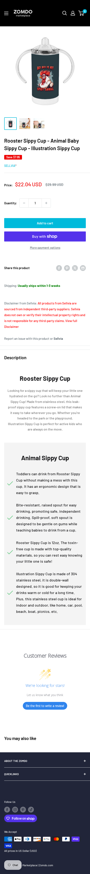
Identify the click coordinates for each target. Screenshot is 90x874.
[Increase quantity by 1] (46, 203)
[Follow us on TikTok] (31, 810)
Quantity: (10, 203)
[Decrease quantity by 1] (24, 203)
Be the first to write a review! (45, 706)
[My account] (73, 13)
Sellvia (9, 165)
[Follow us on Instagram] (15, 810)
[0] (81, 13)
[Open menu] (6, 13)
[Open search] (64, 13)
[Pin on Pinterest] (67, 268)
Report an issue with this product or (33, 338)
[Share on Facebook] (59, 268)
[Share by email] (83, 268)
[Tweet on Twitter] (75, 268)
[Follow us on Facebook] (7, 810)
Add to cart (45, 223)
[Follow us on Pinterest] (23, 810)
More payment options (45, 247)
